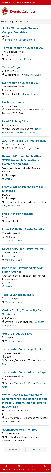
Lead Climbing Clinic (15, 121)
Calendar (19, 469)
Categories (45, 469)
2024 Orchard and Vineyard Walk (24, 140)
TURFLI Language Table (18, 295)
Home (6, 469)
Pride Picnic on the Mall (17, 214)
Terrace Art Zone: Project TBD (22, 349)
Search (32, 469)
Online (8, 178)
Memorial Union (23, 59)
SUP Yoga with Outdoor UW (20, 83)
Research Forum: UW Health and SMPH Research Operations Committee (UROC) (23, 160)
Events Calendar (23, 11)
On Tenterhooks (13, 102)
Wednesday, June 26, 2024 (15, 21)
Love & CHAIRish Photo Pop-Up (23, 229)
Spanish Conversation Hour (20, 429)
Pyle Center (14, 205)
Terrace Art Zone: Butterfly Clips (24, 372)
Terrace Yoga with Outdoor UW (22, 48)
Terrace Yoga (11, 67)
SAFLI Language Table (17, 333)
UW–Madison (18, 2)
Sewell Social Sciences (23, 39)
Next (35, 449)
